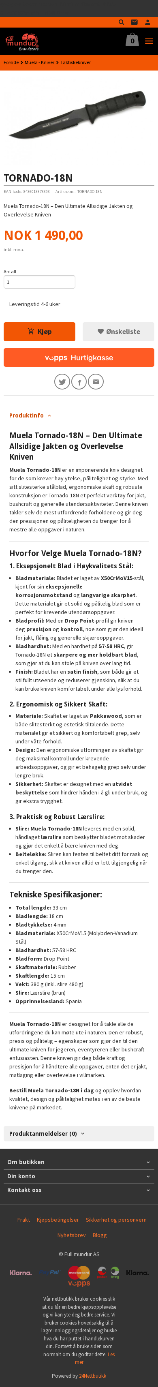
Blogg (100, 1235)
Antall (10, 271)
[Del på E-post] (96, 382)
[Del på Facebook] (79, 382)
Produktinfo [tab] (26, 415)
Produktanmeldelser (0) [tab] (43, 1133)
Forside (11, 62)
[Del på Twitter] (62, 382)
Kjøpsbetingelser (58, 1219)
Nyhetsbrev (72, 1235)
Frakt (23, 1219)
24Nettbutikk (92, 1375)
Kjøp (45, 331)
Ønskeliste (122, 331)
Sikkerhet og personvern (116, 1219)
